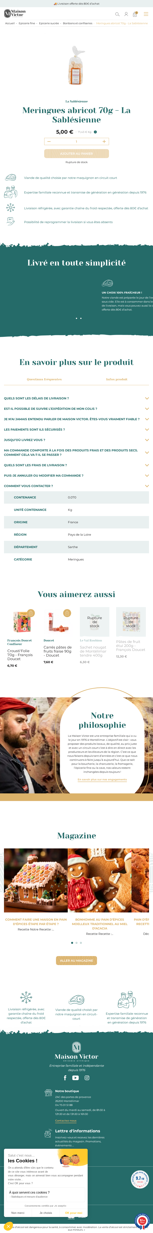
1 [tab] (72, 318)
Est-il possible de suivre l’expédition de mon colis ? (50, 409)
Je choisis (46, 1212)
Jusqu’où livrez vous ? (24, 440)
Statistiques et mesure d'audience (29, 1196)
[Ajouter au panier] (31, 613)
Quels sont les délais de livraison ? (36, 398)
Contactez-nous (65, 1120)
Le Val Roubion (91, 640)
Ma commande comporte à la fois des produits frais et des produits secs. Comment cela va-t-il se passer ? (71, 452)
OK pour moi (73, 1212)
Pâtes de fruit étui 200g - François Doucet (130, 646)
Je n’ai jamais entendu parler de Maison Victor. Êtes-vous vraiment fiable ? (72, 419)
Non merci (17, 1212)
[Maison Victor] (32, 13)
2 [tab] (76, 318)
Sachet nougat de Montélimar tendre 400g (93, 651)
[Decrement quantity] (49, 141)
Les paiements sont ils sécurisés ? (34, 429)
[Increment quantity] (104, 141)
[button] (8, 1226)
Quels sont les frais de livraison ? (35, 465)
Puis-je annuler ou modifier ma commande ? (43, 475)
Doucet (49, 640)
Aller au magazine (76, 960)
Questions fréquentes (44, 379)
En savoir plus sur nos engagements (102, 779)
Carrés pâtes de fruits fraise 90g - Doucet (58, 651)
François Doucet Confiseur (19, 642)
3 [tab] (81, 318)
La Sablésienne (77, 101)
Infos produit (117, 379)
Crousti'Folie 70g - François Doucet (20, 655)
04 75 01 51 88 (64, 1105)
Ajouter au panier (76, 153)
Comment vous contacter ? (28, 486)
